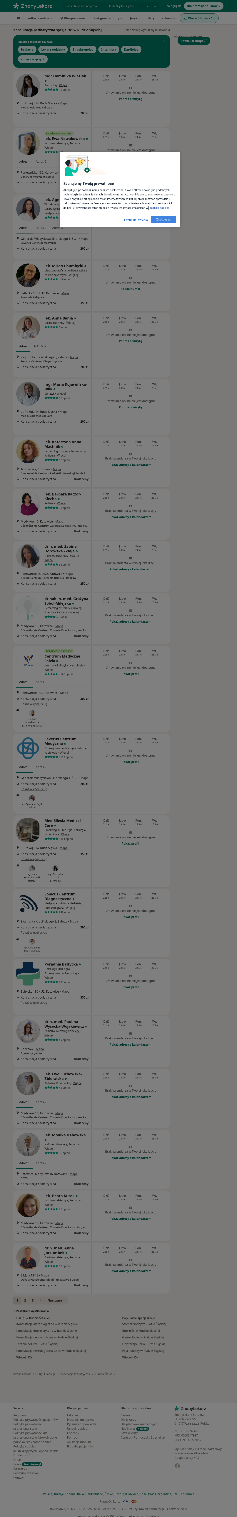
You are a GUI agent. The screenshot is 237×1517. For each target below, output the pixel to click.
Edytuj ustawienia (136, 220)
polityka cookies (159, 208)
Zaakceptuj (163, 219)
